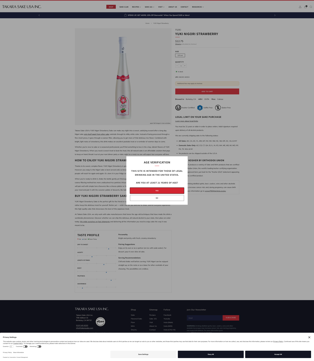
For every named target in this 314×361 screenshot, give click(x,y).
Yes (157, 191)
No (157, 198)
